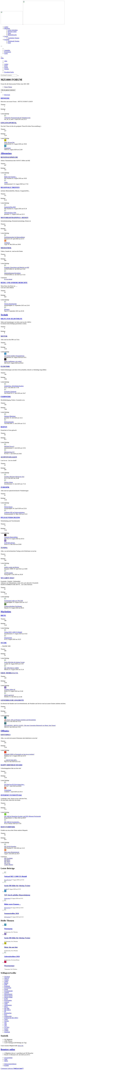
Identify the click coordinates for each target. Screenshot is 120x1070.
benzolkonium (7, 880)
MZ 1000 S (7, 1010)
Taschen (6, 1021)
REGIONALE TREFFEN (10, 187)
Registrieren (7, 52)
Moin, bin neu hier (9, 142)
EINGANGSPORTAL (9, 123)
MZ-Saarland (7, 907)
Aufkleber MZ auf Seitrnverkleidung (14, 512)
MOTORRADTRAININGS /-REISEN (14, 218)
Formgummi (7, 987)
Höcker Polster (8, 997)
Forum (6, 67)
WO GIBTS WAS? (7, 578)
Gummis (6, 992)
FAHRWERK (6, 397)
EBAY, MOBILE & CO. (9, 673)
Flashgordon (7, 898)
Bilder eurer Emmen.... (10, 177)
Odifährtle (7, 243)
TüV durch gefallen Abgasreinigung (14, 356)
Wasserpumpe (8, 637)
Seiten (6, 66)
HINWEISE (5, 98)
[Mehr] (1, 92)
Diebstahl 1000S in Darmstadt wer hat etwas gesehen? (19, 754)
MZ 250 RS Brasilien (10, 846)
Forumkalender (8, 991)
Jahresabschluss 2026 (10, 212)
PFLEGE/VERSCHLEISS (10, 517)
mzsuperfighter (8, 1057)
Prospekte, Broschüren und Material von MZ (16, 267)
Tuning (6, 1029)
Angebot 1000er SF (9, 689)
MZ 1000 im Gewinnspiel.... (12, 822)
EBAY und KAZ (9, 695)
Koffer (6, 999)
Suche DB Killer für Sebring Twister (14, 662)
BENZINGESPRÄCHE (9, 157)
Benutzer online (8, 1049)
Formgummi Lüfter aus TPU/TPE (13, 600)
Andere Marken (8, 864)
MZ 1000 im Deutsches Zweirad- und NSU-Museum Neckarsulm (22, 816)
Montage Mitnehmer (10, 416)
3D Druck (7, 976)
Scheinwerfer (8, 1016)
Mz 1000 (6, 1008)
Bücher (6, 983)
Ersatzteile (7, 986)
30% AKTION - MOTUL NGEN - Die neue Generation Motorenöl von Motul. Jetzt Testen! (30, 725)
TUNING (4, 548)
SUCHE (4, 643)
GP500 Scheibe (8, 573)
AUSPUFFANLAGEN (9, 457)
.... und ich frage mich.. (10, 760)
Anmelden (7, 50)
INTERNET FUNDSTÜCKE (11, 795)
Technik (4, 315)
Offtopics (5, 731)
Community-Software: (12, 1068)
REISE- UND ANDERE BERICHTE (14, 283)
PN (5, 1011)
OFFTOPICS (5, 735)
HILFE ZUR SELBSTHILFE (11, 319)
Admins (6, 980)
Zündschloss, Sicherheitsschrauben (14, 386)
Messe (6, 1006)
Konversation (8, 1000)
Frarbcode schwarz (9, 542)
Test (5, 1022)
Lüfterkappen (8, 1005)
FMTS (6, 1061)
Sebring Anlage (8, 482)
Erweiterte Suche (9, 72)
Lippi (5, 1059)
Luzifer (6, 889)
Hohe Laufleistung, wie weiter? (13, 361)
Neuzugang (7, 148)
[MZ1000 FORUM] (32, 24)
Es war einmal (8, 279)
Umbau (6, 1030)
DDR (5, 984)
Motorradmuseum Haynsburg (12, 273)
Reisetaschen (7, 1013)
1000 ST (6, 978)
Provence (6, 309)
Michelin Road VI (9, 452)
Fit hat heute (7, 790)
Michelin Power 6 (9, 446)
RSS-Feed (7, 95)
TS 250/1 (6, 1027)
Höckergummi (8, 994)
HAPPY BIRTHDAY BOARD (11, 765)
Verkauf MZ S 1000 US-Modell (13, 632)
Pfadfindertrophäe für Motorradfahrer (14, 237)
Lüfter (6, 182)
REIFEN (4, 427)
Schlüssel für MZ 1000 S (11, 1018)
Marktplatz (6, 611)
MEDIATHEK (6, 248)
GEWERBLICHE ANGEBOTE (12, 700)
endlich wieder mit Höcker (11, 567)
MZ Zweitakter (8, 858)
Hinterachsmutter (9, 422)
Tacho (6, 1019)
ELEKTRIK (5, 366)
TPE (5, 1024)
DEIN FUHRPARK (8, 827)
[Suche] (18, 75)
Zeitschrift (7, 1032)
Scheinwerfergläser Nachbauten (13, 606)
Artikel (6, 64)
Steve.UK (20, 1045)
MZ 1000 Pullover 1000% (11, 668)
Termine (6, 69)
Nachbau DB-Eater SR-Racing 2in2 (14, 476)
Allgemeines (6, 153)
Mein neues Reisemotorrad (11, 852)
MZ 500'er (7, 861)
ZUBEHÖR (5, 487)
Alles (5, 61)
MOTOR (4, 336)
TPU (5, 1025)
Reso (5, 1014)
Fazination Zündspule (10, 391)
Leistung (6, 1002)
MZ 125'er (7, 863)
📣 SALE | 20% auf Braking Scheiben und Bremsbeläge (20, 720)
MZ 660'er (7, 860)
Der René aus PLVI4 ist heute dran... (14, 784)
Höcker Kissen (8, 507)
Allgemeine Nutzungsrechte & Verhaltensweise (17, 117)
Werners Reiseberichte (10, 304)
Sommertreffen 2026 (10, 207)
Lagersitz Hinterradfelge (11, 537)
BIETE (3, 615)
